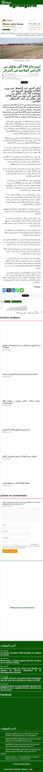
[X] (9, 290)
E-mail (5, 531)
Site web (5, 538)
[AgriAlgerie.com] (21, 7)
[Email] (22, 290)
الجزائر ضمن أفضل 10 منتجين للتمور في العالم (19, 456)
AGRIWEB (36, 769)
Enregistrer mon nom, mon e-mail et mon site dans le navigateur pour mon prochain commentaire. (21, 546)
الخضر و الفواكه (18, 75)
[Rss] (21, 766)
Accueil (5, 33)
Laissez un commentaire (12, 79)
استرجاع (8, 301)
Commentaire (7, 506)
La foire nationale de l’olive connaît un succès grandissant (16, 308)
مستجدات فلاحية (37, 33)
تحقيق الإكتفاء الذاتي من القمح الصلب (16, 483)
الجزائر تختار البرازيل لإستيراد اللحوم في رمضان (19, 374)
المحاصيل (11, 75)
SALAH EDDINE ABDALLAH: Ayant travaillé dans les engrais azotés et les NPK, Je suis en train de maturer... (20, 751)
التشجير (26, 75)
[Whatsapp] (17, 290)
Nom (4, 525)
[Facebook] (5, 290)
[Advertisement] (21, 583)
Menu (8, 2)
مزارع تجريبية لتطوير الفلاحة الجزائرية (16, 430)
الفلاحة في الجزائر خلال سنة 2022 (27, 312)
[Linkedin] (13, 290)
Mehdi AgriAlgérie (9, 74)
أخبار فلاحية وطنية (25, 33)
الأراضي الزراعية (17, 301)
